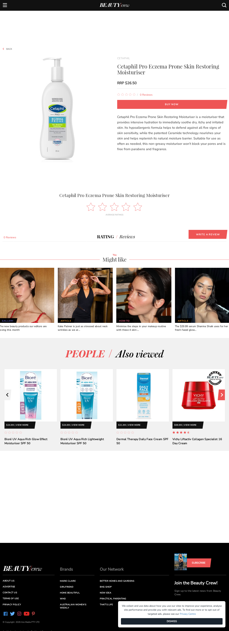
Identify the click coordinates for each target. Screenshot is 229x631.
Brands (66, 569)
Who (63, 598)
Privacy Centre (188, 614)
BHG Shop (106, 586)
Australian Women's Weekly (73, 606)
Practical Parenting (113, 598)
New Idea (105, 592)
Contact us (10, 592)
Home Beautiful (70, 592)
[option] (31, 410)
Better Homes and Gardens (117, 581)
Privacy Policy (12, 604)
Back (9, 49)
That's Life (106, 604)
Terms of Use (11, 598)
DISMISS (172, 621)
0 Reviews (146, 95)
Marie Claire (68, 581)
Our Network (112, 569)
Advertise (9, 586)
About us (8, 580)
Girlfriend (66, 586)
